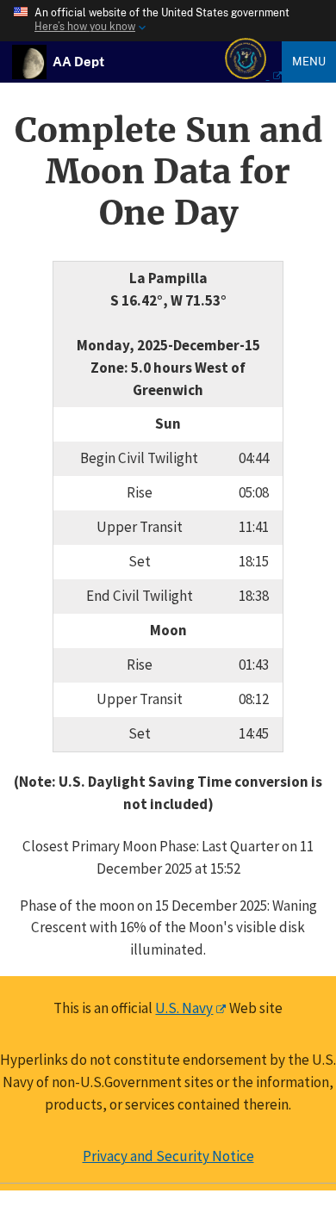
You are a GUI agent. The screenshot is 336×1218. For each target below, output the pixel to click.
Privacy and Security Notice (168, 1156)
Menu (309, 61)
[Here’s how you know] (168, 20)
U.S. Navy (184, 1008)
